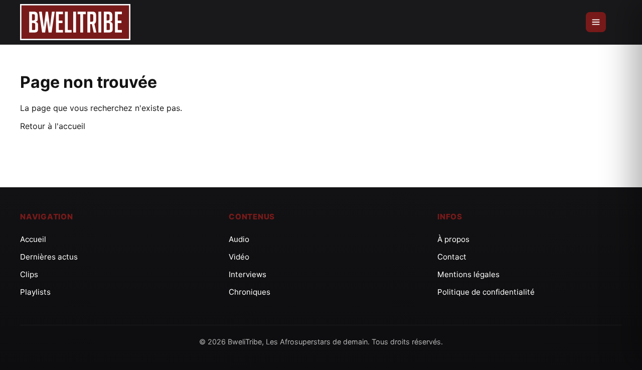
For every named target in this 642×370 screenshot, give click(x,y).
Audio (239, 239)
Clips (29, 274)
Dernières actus (49, 257)
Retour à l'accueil (52, 126)
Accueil (33, 239)
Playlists (35, 292)
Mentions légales (468, 274)
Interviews (247, 274)
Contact (451, 257)
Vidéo (239, 257)
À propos (453, 239)
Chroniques (249, 292)
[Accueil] (75, 22)
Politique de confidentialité (486, 292)
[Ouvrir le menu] (596, 22)
